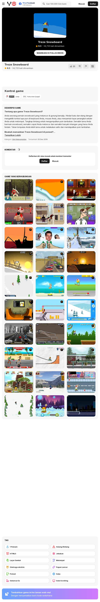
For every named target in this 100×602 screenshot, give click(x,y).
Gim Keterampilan (19, 139)
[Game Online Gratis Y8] (11, 4)
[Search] (43, 3)
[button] (13, 135)
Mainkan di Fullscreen (50, 53)
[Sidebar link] (3, 3)
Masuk (82, 4)
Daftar (93, 4)
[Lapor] (86, 66)
